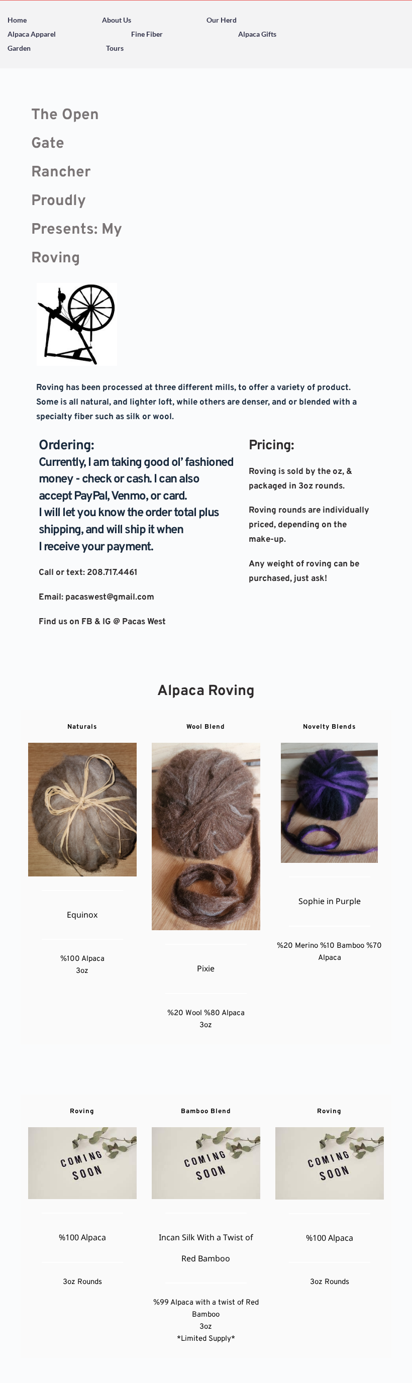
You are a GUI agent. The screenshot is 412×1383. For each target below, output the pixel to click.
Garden (19, 48)
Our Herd (222, 20)
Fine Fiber (147, 34)
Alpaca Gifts (257, 34)
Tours (115, 48)
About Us (116, 20)
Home (17, 20)
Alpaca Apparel (32, 34)
